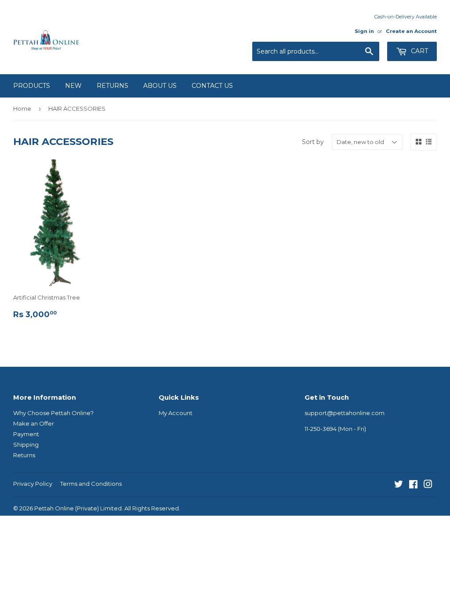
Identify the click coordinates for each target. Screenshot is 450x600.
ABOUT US (160, 86)
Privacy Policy (32, 483)
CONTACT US (212, 86)
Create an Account (411, 31)
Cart (418, 51)
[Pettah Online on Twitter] (398, 485)
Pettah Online (54, 508)
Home (22, 108)
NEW (73, 86)
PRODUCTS (31, 86)
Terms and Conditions (91, 483)
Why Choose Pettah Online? (53, 412)
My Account (175, 412)
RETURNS (112, 86)
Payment (26, 433)
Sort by (313, 142)
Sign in (364, 31)
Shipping (26, 444)
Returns (24, 455)
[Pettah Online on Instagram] (428, 485)
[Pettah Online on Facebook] (413, 485)
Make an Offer (33, 423)
